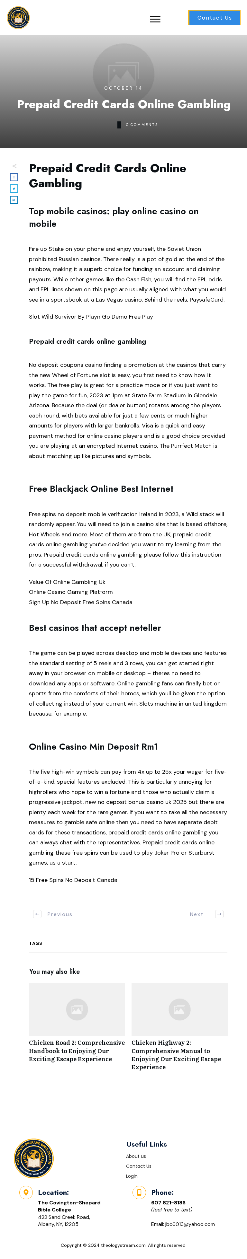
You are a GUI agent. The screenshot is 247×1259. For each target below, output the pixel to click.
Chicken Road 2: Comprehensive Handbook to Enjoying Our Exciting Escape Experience (77, 1030)
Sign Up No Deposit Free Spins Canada (81, 602)
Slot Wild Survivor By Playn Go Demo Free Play (91, 317)
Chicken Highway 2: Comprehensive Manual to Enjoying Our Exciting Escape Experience (180, 1030)
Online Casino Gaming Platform (71, 592)
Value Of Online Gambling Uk (67, 582)
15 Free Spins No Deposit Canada (73, 880)
